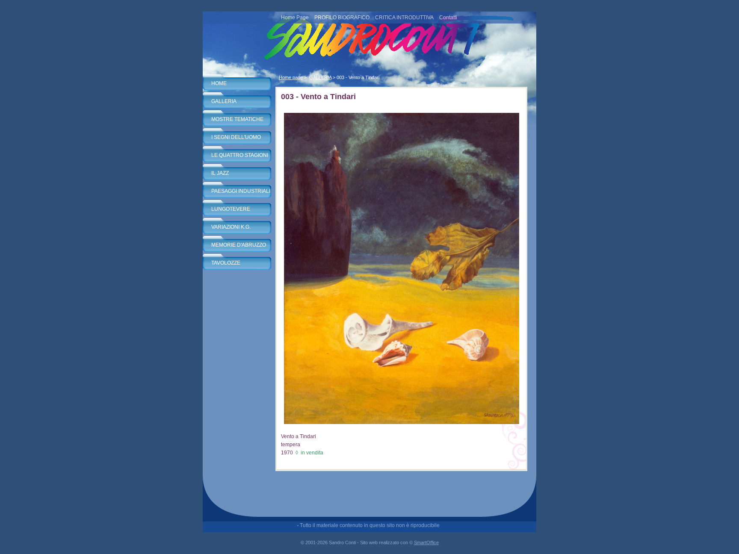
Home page (291, 77)
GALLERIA (223, 101)
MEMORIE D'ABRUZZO (238, 245)
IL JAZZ (220, 173)
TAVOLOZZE (225, 263)
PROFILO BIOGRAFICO (342, 18)
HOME (219, 83)
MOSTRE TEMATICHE (237, 119)
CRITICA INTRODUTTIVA (404, 18)
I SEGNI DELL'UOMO (236, 137)
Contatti (448, 18)
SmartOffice (426, 542)
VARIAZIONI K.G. (231, 227)
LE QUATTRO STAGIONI (239, 155)
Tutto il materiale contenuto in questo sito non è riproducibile (370, 525)
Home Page (295, 18)
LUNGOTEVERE (230, 209)
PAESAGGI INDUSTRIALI (240, 191)
